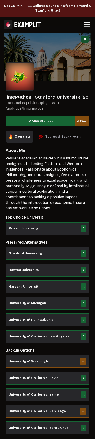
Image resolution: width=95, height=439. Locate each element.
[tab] (19, 137)
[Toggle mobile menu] (87, 25)
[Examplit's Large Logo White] (22, 24)
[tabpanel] (47, 293)
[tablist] (47, 137)
